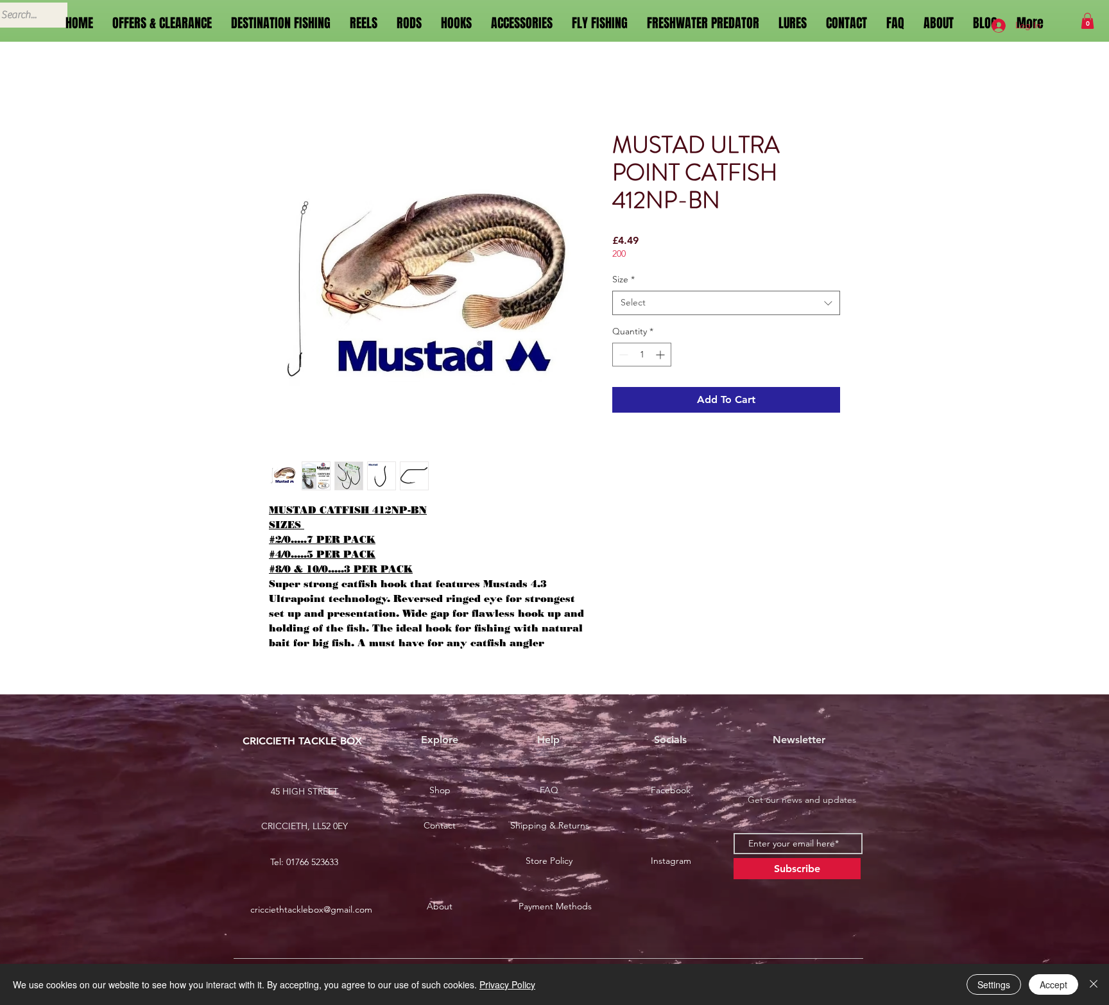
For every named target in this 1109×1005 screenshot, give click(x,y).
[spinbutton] (641, 357)
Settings (993, 984)
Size (623, 282)
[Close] (1093, 984)
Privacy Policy (507, 984)
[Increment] (661, 357)
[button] (1087, 21)
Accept (1053, 984)
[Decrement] (622, 357)
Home (283, 88)
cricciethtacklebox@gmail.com (311, 912)
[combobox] (726, 305)
